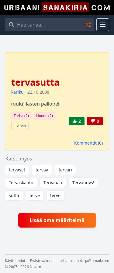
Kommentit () (88, 143)
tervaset (17, 170)
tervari (65, 170)
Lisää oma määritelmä (57, 220)
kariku (17, 92)
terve (34, 195)
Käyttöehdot (15, 260)
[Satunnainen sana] (88, 24)
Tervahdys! (83, 182)
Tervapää (52, 182)
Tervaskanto (21, 182)
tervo (55, 195)
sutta (14, 195)
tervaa (42, 170)
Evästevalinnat (42, 260)
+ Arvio (20, 125)
